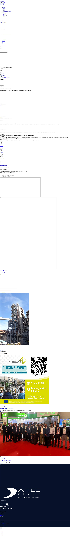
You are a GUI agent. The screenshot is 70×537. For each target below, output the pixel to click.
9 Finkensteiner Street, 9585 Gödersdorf (5, 77)
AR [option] (2, 535)
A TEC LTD (3, 272)
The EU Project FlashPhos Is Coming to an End (6, 408)
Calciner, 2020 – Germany (3, 270)
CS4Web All (4, 523)
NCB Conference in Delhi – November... (5, 460)
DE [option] (2, 531)
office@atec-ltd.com (2, 3)
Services (3, 12)
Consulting (4, 14)
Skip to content (2, 1)
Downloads (3, 41)
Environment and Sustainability (7, 11)
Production (4, 16)
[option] (36, 531)
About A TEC (3, 7)
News (2, 42)
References (3, 17)
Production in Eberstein (3, 165)
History (4, 10)
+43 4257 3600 (2, 4)
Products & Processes (6, 15)
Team (4, 9)
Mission (4, 8)
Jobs (2, 43)
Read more (1, 411)
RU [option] (2, 534)
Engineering (4, 13)
